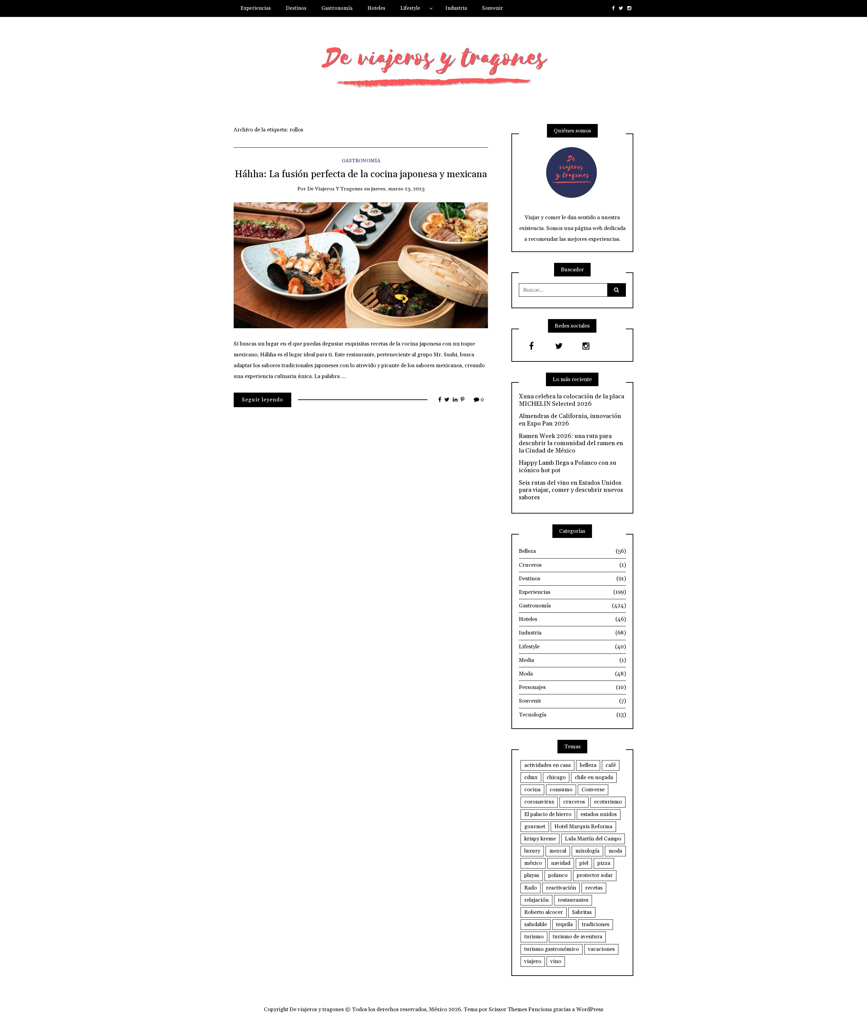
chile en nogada (594, 777)
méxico (533, 863)
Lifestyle (410, 8)
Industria (456, 8)
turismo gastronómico (551, 949)
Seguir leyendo (262, 399)
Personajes (572, 687)
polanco (558, 875)
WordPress (589, 1009)
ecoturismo (608, 801)
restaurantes (573, 900)
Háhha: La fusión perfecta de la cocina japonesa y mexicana (361, 174)
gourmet (534, 826)
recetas (593, 887)
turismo (534, 936)
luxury (532, 851)
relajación (536, 900)
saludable (535, 924)
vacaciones (601, 949)
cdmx (530, 777)
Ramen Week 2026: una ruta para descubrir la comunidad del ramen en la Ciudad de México (571, 444)
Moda (572, 673)
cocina (532, 789)
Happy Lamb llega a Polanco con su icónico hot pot (567, 466)
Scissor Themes (508, 1009)
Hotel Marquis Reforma (583, 826)
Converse (593, 789)
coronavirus (539, 801)
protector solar (595, 875)
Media (572, 660)
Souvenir (492, 8)
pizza (603, 863)
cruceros (574, 801)
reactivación (561, 887)
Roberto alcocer (543, 912)
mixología (587, 851)
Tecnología (572, 714)
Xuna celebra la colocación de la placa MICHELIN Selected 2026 (571, 400)
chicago (556, 777)
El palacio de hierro (547, 814)
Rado (530, 887)
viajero (532, 961)
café (611, 765)
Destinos (296, 8)
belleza (588, 765)
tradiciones (595, 924)
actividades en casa (547, 765)
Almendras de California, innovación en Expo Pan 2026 (570, 420)
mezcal (557, 851)
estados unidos (598, 814)
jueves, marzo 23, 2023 (398, 189)
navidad (560, 863)
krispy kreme (540, 838)
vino (555, 961)
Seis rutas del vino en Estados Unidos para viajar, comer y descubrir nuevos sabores (571, 490)
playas (531, 875)
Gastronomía (337, 8)
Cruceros (572, 565)
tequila (564, 924)
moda (615, 851)
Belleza (572, 551)
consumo (561, 789)
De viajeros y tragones (335, 189)
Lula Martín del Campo (593, 838)
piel (583, 863)
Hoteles (376, 8)
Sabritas (582, 912)
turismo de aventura (577, 936)
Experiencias (255, 8)
